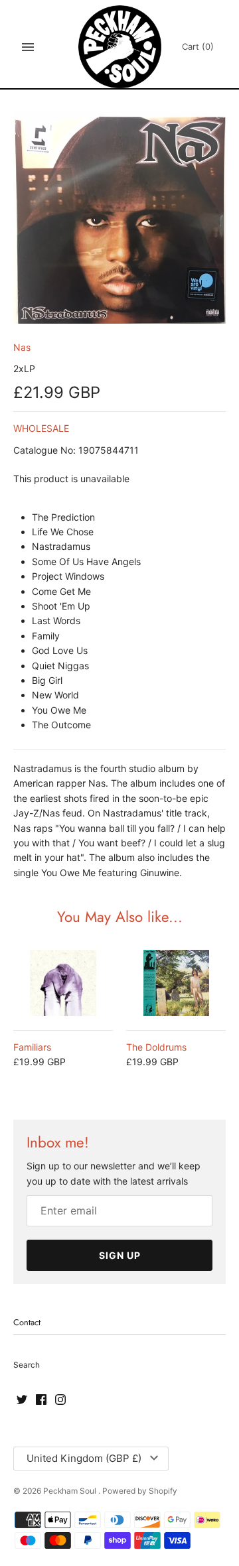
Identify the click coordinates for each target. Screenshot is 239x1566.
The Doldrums (156, 1047)
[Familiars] (63, 983)
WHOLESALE (41, 428)
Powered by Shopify (139, 1491)
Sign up (120, 1255)
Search (26, 1365)
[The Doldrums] (176, 983)
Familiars (32, 1047)
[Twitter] (22, 1400)
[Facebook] (41, 1400)
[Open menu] (27, 47)
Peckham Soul (70, 1491)
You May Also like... (120, 916)
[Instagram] (60, 1400)
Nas (22, 347)
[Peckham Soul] (119, 46)
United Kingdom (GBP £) (84, 1458)
